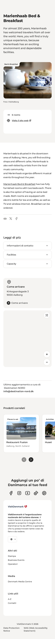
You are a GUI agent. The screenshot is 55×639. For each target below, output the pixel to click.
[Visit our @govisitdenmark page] (35, 493)
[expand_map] (47, 315)
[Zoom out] (46, 362)
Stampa (12, 556)
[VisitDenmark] (17, 506)
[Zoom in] (46, 354)
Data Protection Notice (11, 629)
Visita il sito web (20, 120)
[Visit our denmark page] (10, 493)
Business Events (16, 560)
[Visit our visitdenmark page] (27, 493)
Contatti (12, 603)
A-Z (9, 599)
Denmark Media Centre (20, 581)
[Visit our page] (19, 493)
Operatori (13, 564)
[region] (27, 338)
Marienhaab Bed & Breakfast (19, 184)
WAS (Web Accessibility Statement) (36, 629)
